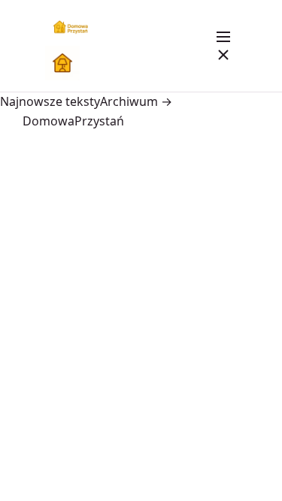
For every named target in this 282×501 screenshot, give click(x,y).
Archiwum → (136, 101)
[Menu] (223, 46)
